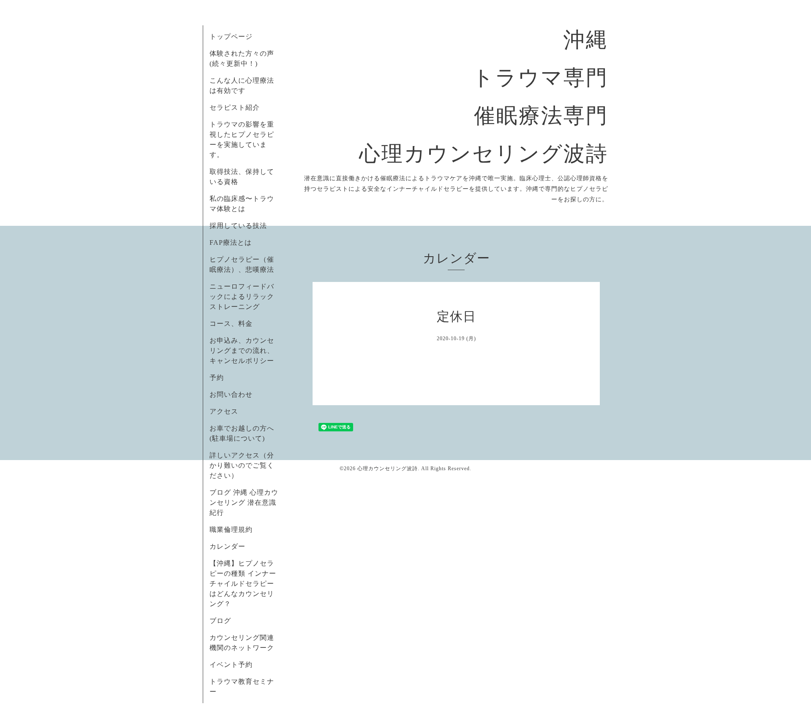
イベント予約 (231, 664)
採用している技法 (238, 225)
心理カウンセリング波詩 (387, 468)
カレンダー (227, 546)
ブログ (220, 620)
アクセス (224, 411)
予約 (217, 377)
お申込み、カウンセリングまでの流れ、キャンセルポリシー (242, 350)
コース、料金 (231, 323)
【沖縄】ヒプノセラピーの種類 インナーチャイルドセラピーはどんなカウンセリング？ (243, 583)
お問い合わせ (231, 394)
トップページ (231, 36)
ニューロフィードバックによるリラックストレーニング (242, 296)
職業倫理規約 (231, 529)
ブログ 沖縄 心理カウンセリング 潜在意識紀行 (244, 502)
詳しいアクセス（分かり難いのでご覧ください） (242, 465)
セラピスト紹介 (235, 107)
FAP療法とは (231, 242)
